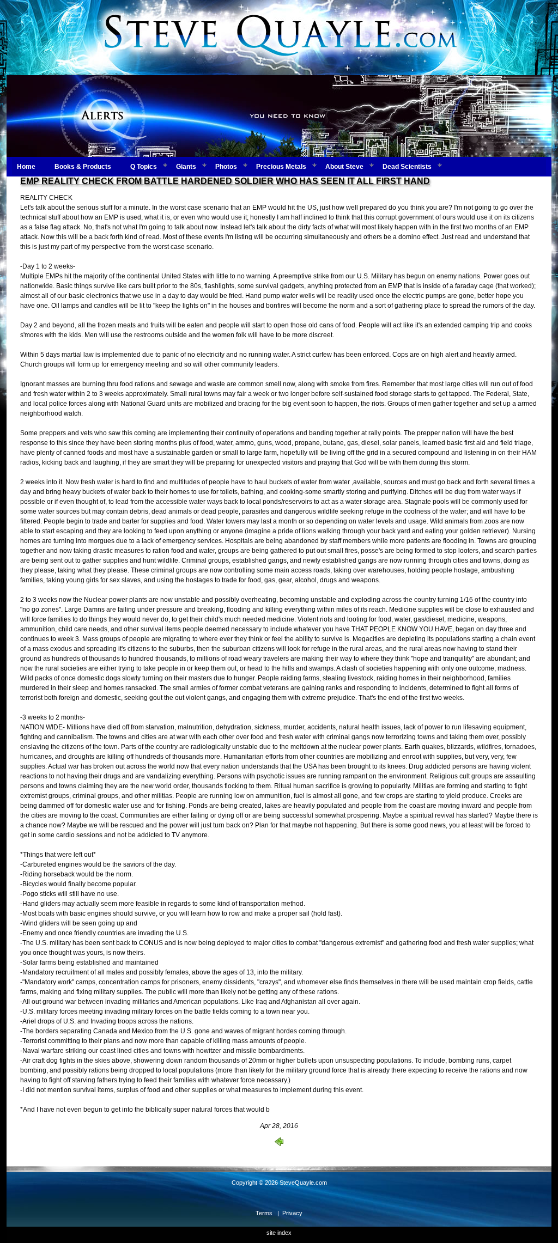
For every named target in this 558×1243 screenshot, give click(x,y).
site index (279, 1232)
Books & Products (82, 166)
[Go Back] (279, 1144)
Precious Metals (281, 166)
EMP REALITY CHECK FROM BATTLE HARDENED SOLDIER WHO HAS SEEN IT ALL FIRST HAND (225, 181)
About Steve (344, 166)
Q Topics (143, 166)
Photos (226, 166)
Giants (186, 166)
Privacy (292, 1213)
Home (26, 166)
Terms (264, 1213)
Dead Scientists (407, 166)
